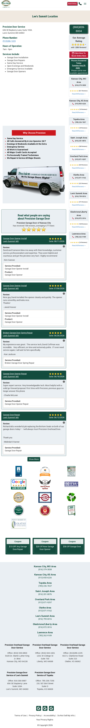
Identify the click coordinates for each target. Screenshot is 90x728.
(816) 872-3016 (80, 218)
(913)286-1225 (9, 41)
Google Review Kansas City (38, 708)
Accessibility (49, 715)
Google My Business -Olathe (45, 708)
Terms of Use (20, 715)
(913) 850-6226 (80, 104)
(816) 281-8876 (80, 141)
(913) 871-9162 (80, 178)
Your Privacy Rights (44, 720)
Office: (17, 653)
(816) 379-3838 (80, 85)
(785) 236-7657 (80, 122)
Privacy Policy (35, 715)
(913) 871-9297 (80, 159)
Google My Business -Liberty (51, 708)
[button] (78, 92)
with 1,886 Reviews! (78, 47)
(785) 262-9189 (80, 237)
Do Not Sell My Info (66, 715)
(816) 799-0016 (80, 196)
